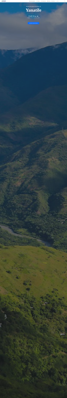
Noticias (49, 1)
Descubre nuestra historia (33, 23)
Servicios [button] (53, 1)
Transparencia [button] (44, 1)
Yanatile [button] (38, 1)
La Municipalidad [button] (32, 1)
